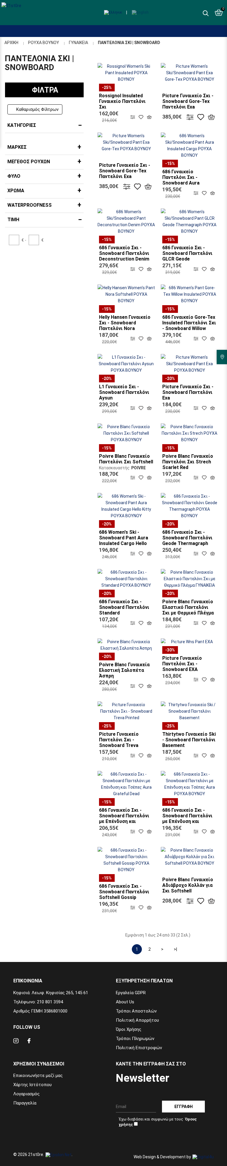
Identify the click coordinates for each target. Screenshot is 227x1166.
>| (175, 949)
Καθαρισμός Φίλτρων (37, 109)
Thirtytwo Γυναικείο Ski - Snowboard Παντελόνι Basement (189, 739)
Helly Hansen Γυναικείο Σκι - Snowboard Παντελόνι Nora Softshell (124, 325)
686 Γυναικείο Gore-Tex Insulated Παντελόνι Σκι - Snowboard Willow (189, 322)
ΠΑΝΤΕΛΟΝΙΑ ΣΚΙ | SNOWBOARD (129, 42)
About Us (125, 1002)
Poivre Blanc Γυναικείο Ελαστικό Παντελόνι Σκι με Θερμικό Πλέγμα (188, 607)
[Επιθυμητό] (141, 117)
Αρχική (11, 42)
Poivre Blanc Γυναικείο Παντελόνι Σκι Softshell (126, 459)
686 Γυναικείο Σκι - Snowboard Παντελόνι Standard (124, 607)
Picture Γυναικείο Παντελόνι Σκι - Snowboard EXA (182, 663)
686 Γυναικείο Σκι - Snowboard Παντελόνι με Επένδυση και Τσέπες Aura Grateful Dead (124, 821)
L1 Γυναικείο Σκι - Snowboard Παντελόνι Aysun (124, 392)
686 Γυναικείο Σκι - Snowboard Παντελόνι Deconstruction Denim (124, 253)
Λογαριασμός (26, 1094)
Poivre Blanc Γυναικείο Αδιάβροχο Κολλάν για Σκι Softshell (187, 885)
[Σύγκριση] (133, 117)
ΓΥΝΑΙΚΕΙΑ (78, 42)
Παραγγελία (24, 1103)
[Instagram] (16, 1041)
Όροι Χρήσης (128, 1029)
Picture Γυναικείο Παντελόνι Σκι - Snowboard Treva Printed (119, 742)
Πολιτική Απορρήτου (137, 1020)
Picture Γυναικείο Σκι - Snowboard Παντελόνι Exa (187, 392)
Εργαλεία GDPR (131, 992)
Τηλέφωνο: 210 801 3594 (38, 1002)
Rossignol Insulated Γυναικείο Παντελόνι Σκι (122, 101)
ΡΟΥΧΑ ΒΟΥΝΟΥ (43, 42)
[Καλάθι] (149, 117)
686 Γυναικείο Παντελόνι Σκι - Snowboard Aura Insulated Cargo (181, 180)
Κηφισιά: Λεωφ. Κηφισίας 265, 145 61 (50, 992)
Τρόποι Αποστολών (136, 1011)
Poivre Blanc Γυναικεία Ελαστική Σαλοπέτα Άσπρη (124, 670)
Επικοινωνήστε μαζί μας (38, 1075)
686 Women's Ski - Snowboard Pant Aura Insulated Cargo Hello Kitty (123, 540)
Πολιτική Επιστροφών (139, 1047)
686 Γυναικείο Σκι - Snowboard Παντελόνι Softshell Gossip (124, 891)
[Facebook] (28, 1041)
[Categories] (5, 26)
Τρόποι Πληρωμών (135, 1038)
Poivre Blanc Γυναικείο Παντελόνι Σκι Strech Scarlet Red (187, 461)
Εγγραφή (183, 1106)
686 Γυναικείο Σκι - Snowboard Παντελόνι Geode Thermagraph (187, 537)
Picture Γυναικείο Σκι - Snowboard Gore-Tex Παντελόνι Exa (187, 101)
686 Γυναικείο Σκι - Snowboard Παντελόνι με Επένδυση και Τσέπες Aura (187, 818)
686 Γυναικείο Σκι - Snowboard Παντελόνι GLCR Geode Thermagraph (187, 256)
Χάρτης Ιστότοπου (32, 1084)
